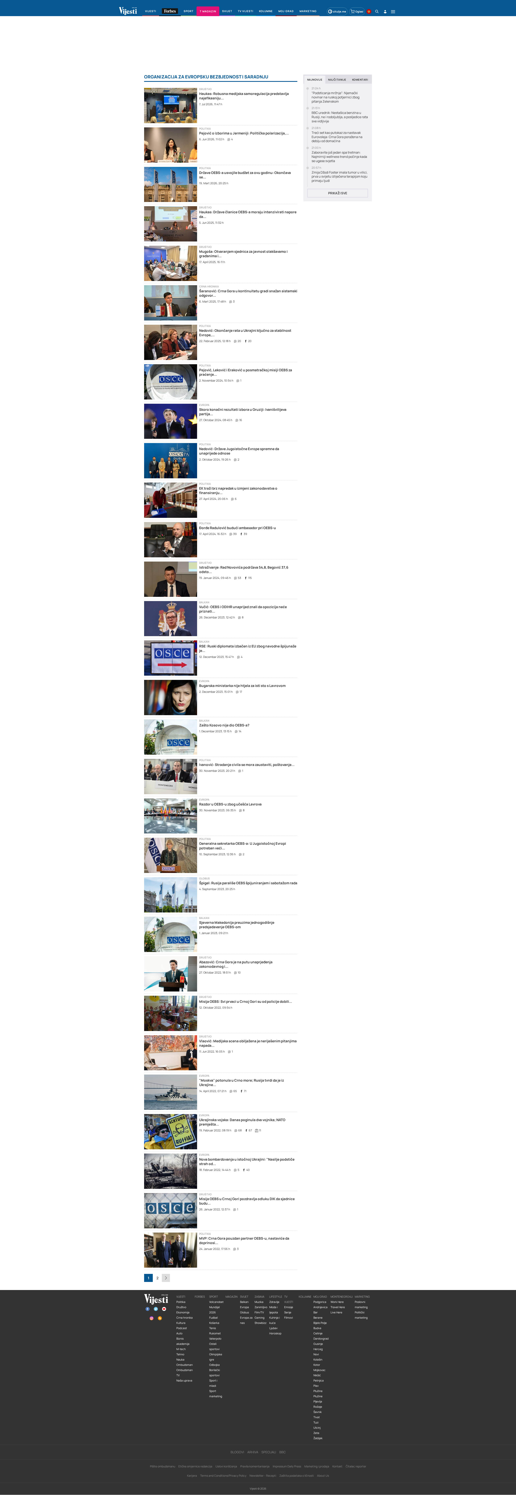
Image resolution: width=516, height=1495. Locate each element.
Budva (317, 1328)
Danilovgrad (321, 1338)
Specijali (268, 1452)
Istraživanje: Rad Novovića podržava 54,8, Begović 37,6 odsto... (243, 569)
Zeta (316, 1433)
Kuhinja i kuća (274, 1320)
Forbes (200, 1296)
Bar (315, 1312)
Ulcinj (316, 1427)
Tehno (180, 1354)
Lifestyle (275, 1296)
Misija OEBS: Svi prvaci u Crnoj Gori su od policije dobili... (245, 1001)
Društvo (205, 89)
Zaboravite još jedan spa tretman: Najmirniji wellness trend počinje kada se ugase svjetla (339, 156)
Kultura (180, 1323)
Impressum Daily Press (287, 1466)
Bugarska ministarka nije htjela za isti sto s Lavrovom (242, 685)
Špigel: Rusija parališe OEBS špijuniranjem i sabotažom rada (248, 883)
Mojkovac (319, 1370)
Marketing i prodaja (316, 1466)
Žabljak (317, 1438)
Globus (204, 878)
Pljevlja (317, 1401)
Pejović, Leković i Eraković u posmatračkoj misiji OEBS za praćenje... (245, 372)
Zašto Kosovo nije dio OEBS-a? (224, 725)
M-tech (181, 1349)
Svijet (244, 1296)
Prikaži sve (337, 193)
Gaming (259, 1317)
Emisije (288, 1307)
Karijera (192, 1475)
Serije (287, 1312)
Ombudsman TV (184, 1372)
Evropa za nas (246, 1320)
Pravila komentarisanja (254, 1466)
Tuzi (315, 1422)
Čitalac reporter (356, 1466)
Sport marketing (215, 1393)
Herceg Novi (318, 1351)
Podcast (181, 1328)
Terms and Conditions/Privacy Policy (223, 1475)
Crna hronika (209, 286)
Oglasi (359, 11)
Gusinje (318, 1344)
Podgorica (319, 1302)
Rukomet (215, 1333)
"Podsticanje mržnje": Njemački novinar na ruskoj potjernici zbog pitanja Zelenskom (335, 97)
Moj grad (320, 1296)
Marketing (362, 1296)
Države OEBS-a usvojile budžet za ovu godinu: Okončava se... (245, 174)
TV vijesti (288, 1299)
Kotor (316, 1365)
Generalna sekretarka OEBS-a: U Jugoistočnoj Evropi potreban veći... (242, 845)
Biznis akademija (182, 1341)
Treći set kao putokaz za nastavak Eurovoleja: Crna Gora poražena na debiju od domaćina (337, 137)
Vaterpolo (215, 1338)
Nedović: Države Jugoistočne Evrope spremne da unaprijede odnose (239, 451)
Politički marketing (361, 1315)
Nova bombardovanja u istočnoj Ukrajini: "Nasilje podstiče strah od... (246, 1161)
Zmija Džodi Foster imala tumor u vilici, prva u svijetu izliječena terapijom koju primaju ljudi (339, 176)
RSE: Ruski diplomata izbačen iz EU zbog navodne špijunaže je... (247, 648)
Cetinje (317, 1333)
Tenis (212, 1328)
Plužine (317, 1391)
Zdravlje (274, 1302)
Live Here (336, 1312)
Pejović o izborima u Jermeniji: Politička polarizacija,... (244, 133)
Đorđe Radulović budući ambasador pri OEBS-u (237, 527)
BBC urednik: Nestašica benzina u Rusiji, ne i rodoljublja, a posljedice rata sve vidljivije (340, 117)
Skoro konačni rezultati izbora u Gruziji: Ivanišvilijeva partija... (242, 411)
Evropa (204, 405)
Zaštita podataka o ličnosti (296, 1475)
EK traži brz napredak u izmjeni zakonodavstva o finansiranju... (238, 490)
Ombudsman (184, 1365)
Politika (205, 128)
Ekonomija (182, 1312)
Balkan (204, 602)
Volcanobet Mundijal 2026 (216, 1307)
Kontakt (337, 1466)
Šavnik (317, 1412)
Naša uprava (184, 1380)
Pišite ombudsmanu (162, 1466)
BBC (282, 1452)
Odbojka (214, 1365)
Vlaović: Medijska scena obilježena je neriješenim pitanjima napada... (248, 1043)
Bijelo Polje (320, 1323)
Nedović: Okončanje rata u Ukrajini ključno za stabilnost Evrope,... (245, 332)
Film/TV (259, 1312)
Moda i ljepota (273, 1309)
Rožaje (317, 1407)
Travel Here (338, 1307)
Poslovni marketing (361, 1304)
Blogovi (237, 1452)
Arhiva (252, 1452)
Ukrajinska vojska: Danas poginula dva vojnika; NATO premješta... (242, 1122)
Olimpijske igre (215, 1356)
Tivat (316, 1417)
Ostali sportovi (214, 1346)
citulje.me (339, 11)
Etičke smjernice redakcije (195, 1466)
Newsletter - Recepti (263, 1475)
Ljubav (273, 1328)
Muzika (259, 1302)
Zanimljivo (261, 1307)
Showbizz (260, 1323)
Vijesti (180, 1296)
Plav (316, 1386)
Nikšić (317, 1375)
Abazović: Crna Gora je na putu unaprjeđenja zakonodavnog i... (236, 964)
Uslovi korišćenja (226, 1466)
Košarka (214, 1323)
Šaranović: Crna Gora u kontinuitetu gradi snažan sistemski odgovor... (248, 293)
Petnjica (318, 1380)
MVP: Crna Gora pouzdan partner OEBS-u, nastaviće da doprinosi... (244, 1240)
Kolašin (317, 1359)
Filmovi (288, 1317)
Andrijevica (320, 1307)
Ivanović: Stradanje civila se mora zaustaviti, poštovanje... (246, 764)
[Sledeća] (166, 1278)
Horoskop (275, 1333)
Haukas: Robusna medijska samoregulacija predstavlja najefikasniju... (244, 95)
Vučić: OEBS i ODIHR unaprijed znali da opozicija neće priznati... (243, 609)
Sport (213, 1296)
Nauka (180, 1359)
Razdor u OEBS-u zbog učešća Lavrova (230, 804)
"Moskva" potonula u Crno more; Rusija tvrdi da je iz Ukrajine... (241, 1082)
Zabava (259, 1296)
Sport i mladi (213, 1383)
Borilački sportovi (214, 1372)
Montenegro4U (342, 1296)
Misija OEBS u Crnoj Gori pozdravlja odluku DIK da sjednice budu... (247, 1201)
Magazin (231, 1296)
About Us (323, 1475)
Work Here (337, 1302)
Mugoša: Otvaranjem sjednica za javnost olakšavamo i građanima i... (243, 253)
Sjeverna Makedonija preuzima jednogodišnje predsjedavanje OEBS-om (236, 924)
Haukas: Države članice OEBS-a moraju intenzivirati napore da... (247, 214)
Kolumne (305, 1296)
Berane (317, 1317)
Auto (179, 1333)
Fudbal (213, 1317)
